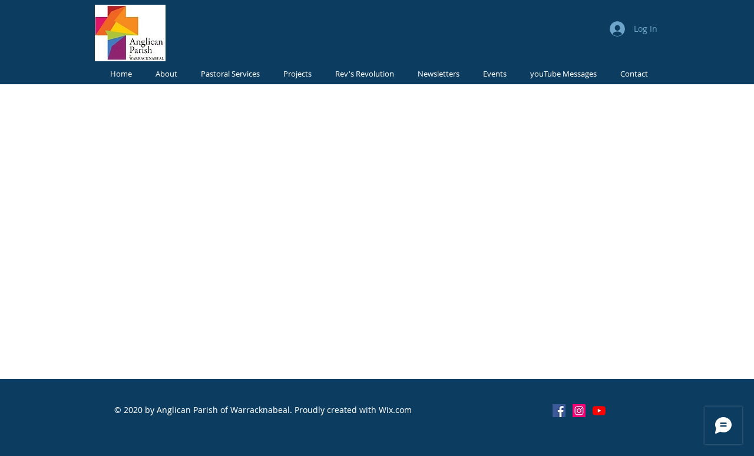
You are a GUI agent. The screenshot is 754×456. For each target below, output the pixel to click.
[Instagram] (579, 410)
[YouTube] (599, 410)
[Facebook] (559, 410)
